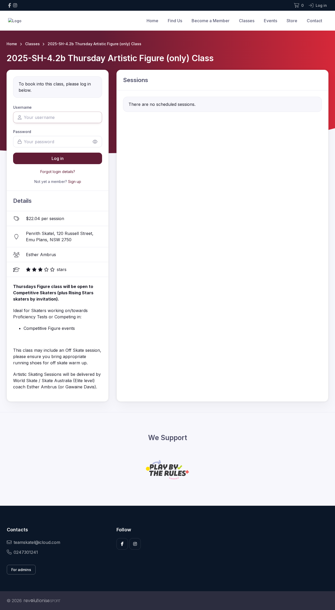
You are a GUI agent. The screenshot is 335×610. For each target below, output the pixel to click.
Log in (58, 158)
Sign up (74, 181)
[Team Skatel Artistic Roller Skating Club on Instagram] (15, 5)
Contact (314, 20)
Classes (246, 20)
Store (292, 20)
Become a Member (211, 20)
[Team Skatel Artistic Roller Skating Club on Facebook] (9, 5)
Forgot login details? (57, 171)
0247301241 (26, 552)
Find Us (175, 20)
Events (270, 20)
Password (22, 131)
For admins (21, 569)
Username (22, 107)
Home (152, 20)
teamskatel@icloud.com (37, 542)
